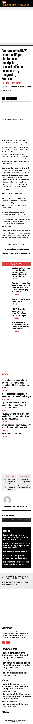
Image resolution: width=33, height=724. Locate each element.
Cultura (6, 83)
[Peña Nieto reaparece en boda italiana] (6, 302)
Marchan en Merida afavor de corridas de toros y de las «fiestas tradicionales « (20, 325)
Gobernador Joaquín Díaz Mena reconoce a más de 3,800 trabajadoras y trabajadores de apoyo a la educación (21, 287)
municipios (16, 294)
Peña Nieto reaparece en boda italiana (21, 300)
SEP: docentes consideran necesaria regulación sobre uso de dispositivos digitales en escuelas (16, 416)
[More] (19, 98)
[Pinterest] (11, 98)
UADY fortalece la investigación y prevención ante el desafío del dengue (19, 312)
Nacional (15, 279)
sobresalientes (16, 83)
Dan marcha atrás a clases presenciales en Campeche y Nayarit (9, 487)
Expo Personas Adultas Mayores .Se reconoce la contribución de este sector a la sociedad (15, 405)
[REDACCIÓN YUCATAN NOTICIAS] (3, 87)
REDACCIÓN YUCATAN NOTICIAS (21, 87)
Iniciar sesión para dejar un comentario (16, 520)
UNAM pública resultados (11, 433)
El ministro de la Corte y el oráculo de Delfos (24, 486)
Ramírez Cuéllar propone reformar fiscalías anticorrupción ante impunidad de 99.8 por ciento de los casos (21, 272)
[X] (7, 98)
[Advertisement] (16, 26)
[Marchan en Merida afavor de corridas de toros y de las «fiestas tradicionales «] (6, 325)
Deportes (5, 430)
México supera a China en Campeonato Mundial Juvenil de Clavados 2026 (16, 426)
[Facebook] (3, 98)
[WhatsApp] (15, 98)
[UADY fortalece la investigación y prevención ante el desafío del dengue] (6, 312)
